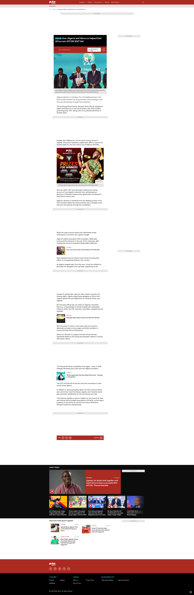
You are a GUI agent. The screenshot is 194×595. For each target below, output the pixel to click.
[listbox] (97, 506)
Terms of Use (77, 583)
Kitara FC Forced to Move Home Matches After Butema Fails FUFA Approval (101, 530)
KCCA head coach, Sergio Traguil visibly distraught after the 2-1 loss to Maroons (58, 513)
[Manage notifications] (191, 592)
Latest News (52, 6)
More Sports (97, 2)
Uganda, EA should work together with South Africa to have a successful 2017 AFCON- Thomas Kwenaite (102, 482)
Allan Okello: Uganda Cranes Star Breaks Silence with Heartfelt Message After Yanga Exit (69, 541)
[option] (58, 506)
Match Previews (115, 2)
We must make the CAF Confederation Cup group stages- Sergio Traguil (115, 513)
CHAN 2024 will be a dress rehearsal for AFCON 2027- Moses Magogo (135, 513)
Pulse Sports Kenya (123, 580)
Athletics (90, 2)
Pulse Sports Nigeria (107, 580)
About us (75, 580)
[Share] (103, 49)
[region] (97, 506)
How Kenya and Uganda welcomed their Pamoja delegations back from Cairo (96, 513)
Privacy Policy (90, 580)
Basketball (52, 583)
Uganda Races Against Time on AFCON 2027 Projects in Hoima (69, 528)
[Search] (143, 2)
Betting (107, 2)
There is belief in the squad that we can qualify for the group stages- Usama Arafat (77, 513)
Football (81, 2)
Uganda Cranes (64, 536)
